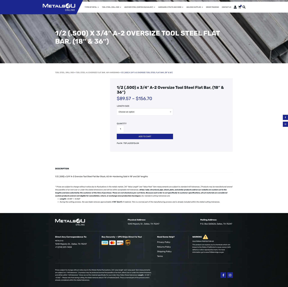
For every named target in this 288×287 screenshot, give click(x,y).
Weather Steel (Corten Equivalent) (138, 7)
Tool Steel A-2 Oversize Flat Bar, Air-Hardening (97, 72)
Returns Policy (164, 247)
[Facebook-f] (285, 117)
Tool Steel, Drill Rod (110, 7)
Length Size (123, 106)
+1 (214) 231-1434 (63, 247)
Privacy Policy (163, 242)
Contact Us (226, 7)
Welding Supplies (193, 7)
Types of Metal (91, 7)
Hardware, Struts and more (169, 7)
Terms (160, 256)
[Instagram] (285, 124)
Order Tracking (212, 7)
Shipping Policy (164, 251)
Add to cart (145, 136)
